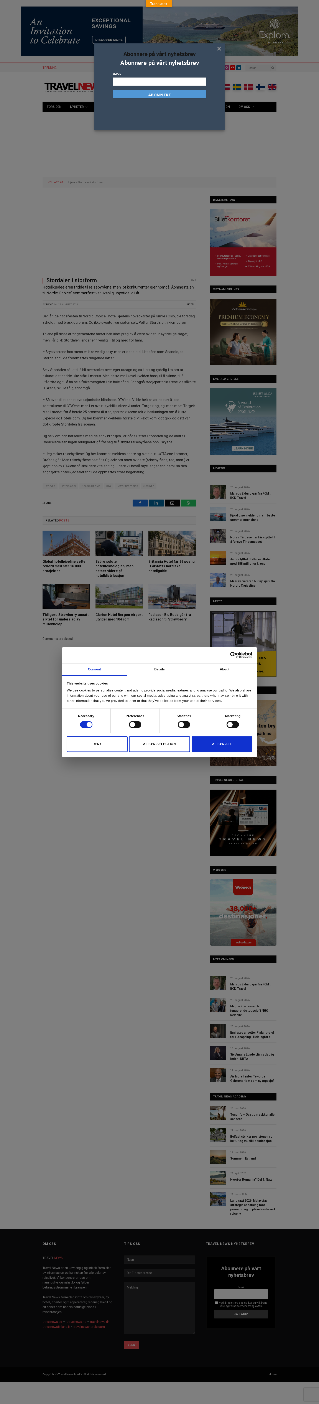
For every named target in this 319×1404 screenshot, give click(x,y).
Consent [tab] (94, 669)
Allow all (222, 744)
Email (117, 74)
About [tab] (224, 669)
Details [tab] (159, 669)
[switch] (135, 724)
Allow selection (159, 744)
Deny (97, 744)
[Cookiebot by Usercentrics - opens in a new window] (233, 655)
